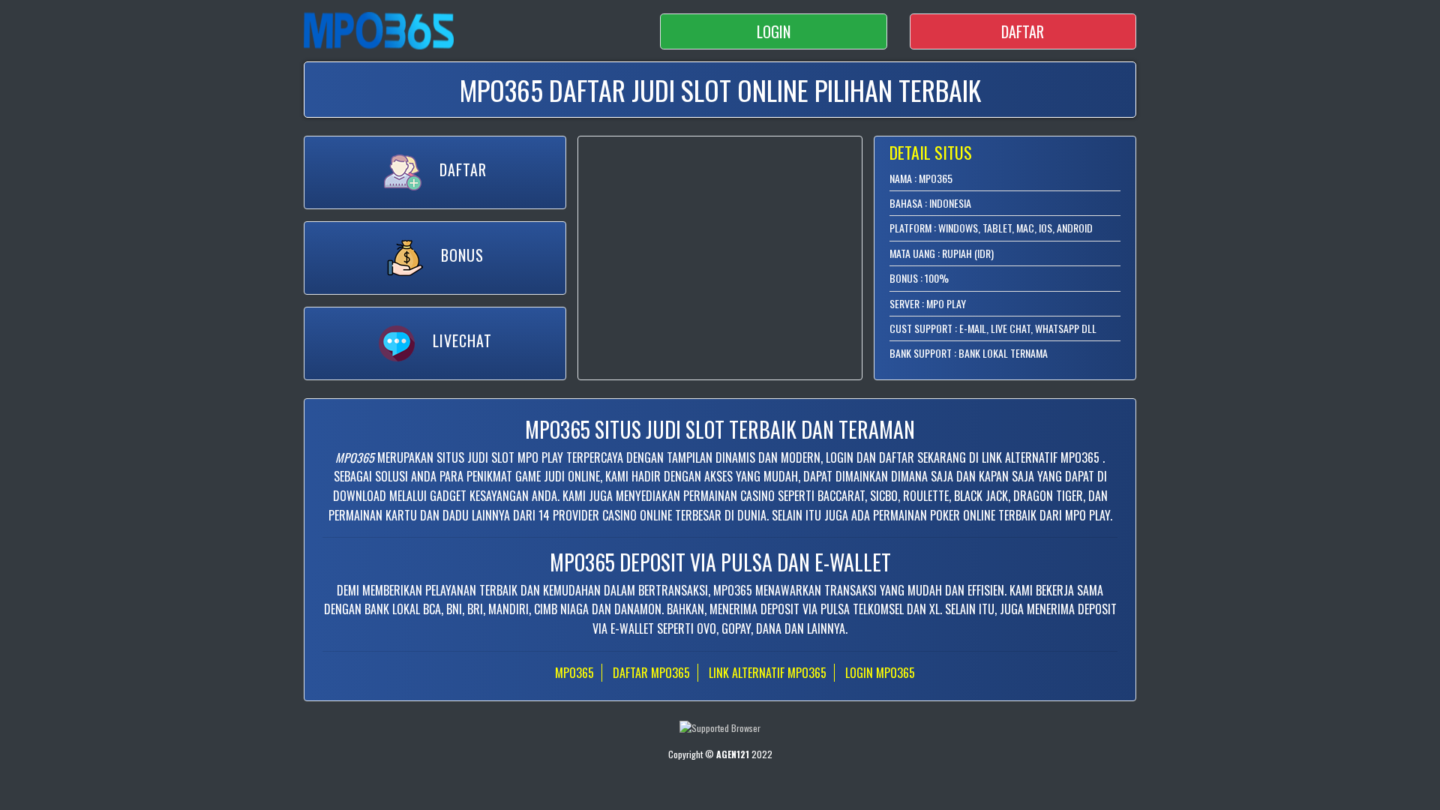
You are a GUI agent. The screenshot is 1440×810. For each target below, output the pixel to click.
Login (773, 31)
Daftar (1022, 31)
